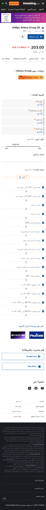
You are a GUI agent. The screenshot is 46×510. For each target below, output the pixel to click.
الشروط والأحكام (39, 480)
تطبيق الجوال (39, 406)
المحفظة (41, 411)
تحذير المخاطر (40, 496)
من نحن (18, 401)
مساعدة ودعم (17, 411)
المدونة (42, 401)
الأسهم (41, 9)
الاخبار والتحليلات (19, 58)
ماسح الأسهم (32, 9)
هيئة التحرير (17, 416)
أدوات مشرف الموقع (37, 416)
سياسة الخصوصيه (39, 488)
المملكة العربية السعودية (16, 9)
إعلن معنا (18, 406)
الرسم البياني (34, 58)
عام (42, 58)
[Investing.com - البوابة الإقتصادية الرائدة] (31, 3)
